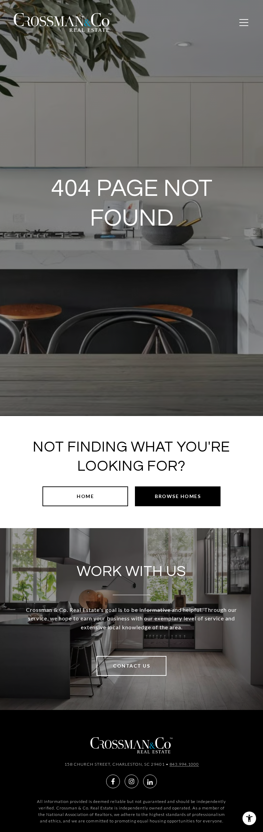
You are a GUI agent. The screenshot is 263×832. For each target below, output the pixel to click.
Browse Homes (178, 496)
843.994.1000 (184, 764)
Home (85, 496)
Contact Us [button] (131, 666)
